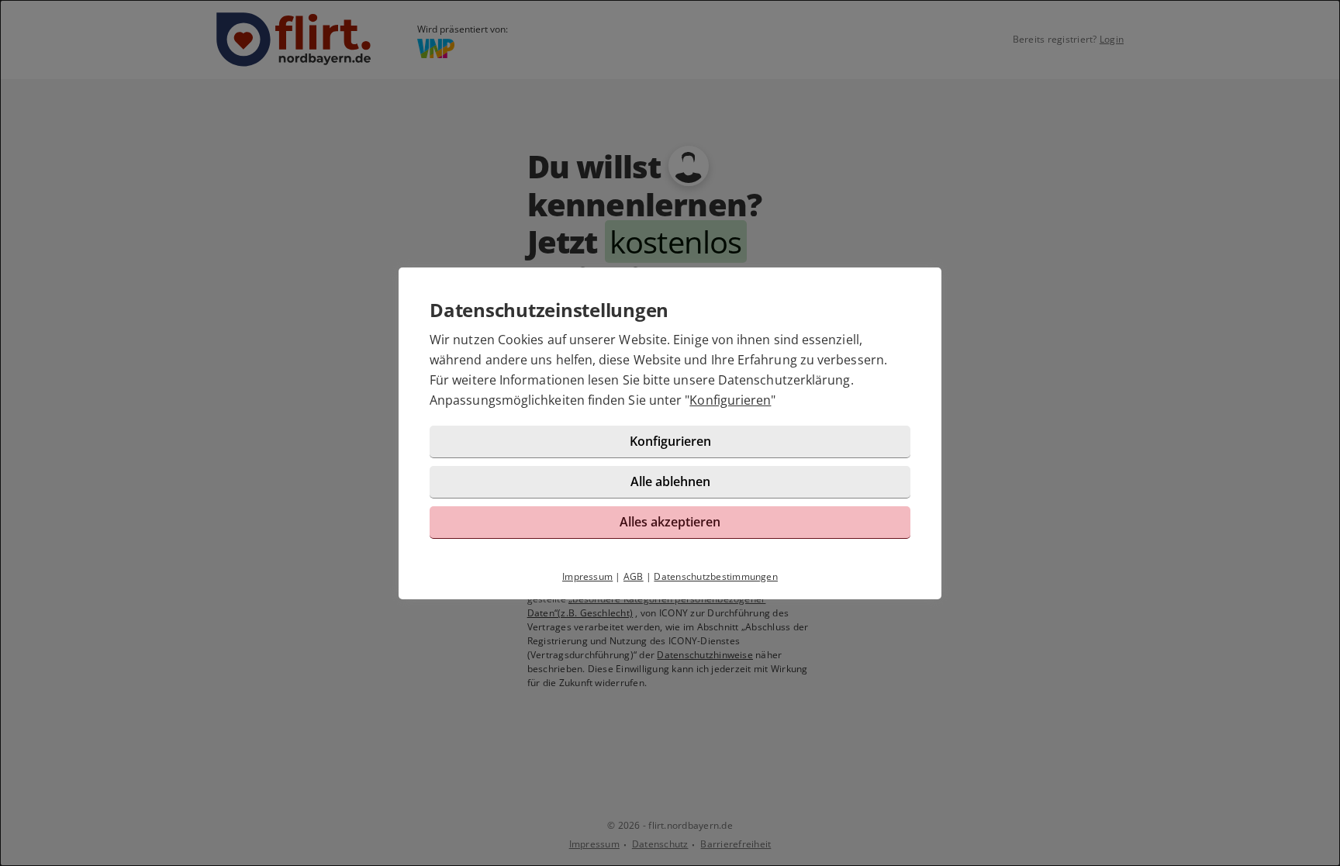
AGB (633, 576)
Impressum (587, 576)
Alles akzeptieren (670, 521)
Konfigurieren (730, 400)
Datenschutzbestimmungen (716, 576)
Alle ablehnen (670, 481)
